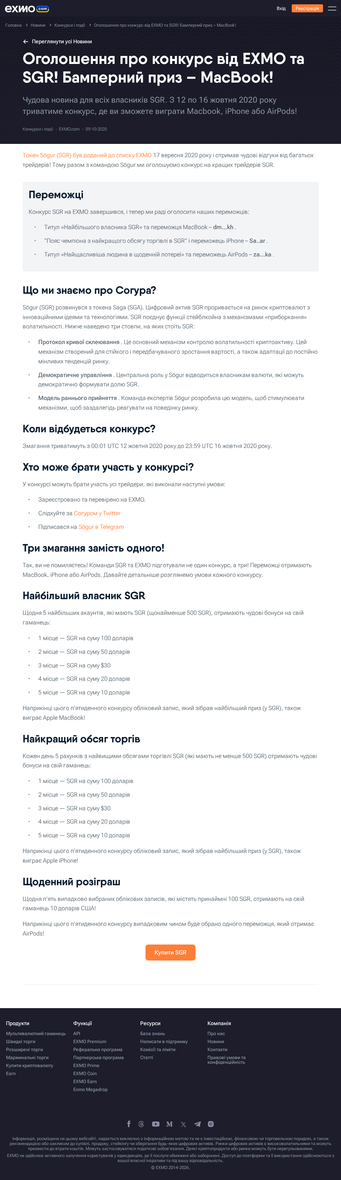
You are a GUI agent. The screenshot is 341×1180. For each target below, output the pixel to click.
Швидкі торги (20, 1041)
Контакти (217, 1049)
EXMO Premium (89, 1041)
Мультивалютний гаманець (36, 1033)
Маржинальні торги (27, 1057)
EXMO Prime (86, 1065)
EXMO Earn (85, 1081)
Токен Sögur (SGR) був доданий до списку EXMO (87, 155)
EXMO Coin (85, 1073)
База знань (152, 1033)
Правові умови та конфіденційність (226, 1059)
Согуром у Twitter (97, 513)
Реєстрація (307, 8)
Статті (146, 1057)
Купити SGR (170, 952)
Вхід (281, 8)
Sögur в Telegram (101, 526)
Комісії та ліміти (157, 1049)
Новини (215, 1041)
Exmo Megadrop (90, 1089)
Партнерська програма (98, 1057)
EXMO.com (69, 129)
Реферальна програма (98, 1049)
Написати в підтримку (164, 1041)
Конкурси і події (38, 129)
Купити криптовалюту (29, 1065)
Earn (11, 1073)
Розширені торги (24, 1049)
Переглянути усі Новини (62, 41)
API (76, 1033)
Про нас (216, 1033)
